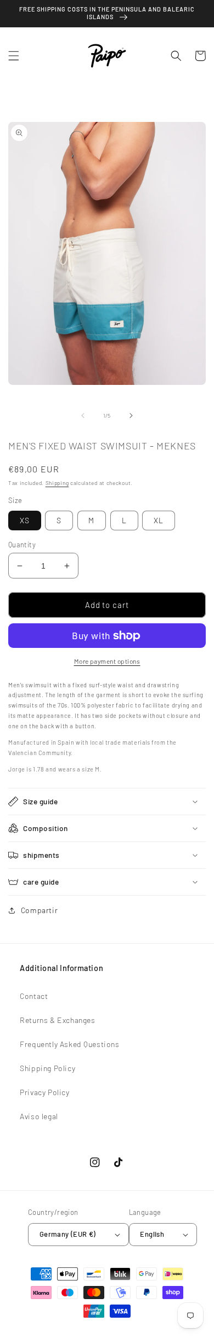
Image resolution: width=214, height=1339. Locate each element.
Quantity (22, 544)
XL (159, 520)
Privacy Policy (44, 1092)
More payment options (107, 661)
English (152, 1234)
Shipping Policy (47, 1068)
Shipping (57, 483)
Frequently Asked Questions (70, 1044)
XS (25, 520)
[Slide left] (83, 416)
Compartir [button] (39, 910)
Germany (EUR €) (68, 1234)
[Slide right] (131, 416)
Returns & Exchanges (57, 1020)
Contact (34, 996)
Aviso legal (39, 1116)
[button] (14, 56)
